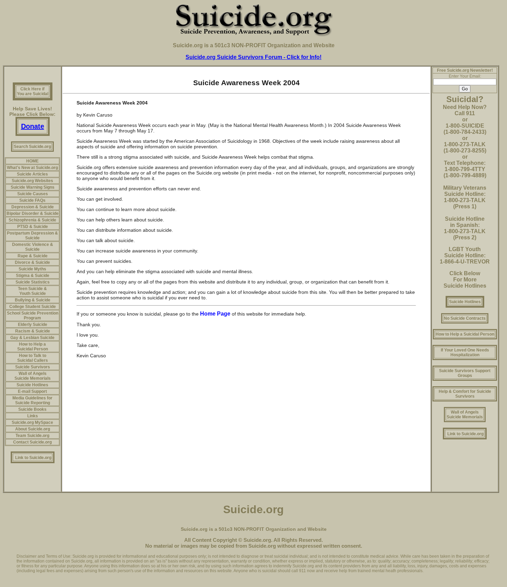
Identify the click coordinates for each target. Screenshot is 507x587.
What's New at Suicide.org (32, 167)
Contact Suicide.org (32, 442)
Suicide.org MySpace (32, 422)
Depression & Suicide (32, 207)
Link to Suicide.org (33, 457)
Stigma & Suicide (32, 275)
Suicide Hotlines (32, 384)
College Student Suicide (32, 306)
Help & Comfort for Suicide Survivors (465, 394)
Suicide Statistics (33, 282)
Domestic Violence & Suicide (32, 247)
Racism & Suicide (32, 331)
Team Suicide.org (32, 435)
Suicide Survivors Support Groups (464, 373)
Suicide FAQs (32, 200)
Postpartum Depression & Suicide (32, 235)
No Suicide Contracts (465, 318)
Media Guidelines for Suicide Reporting (32, 400)
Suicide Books (32, 409)
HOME (32, 161)
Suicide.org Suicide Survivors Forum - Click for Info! (253, 57)
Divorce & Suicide (32, 262)
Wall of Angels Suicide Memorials (32, 376)
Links (32, 416)
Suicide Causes (32, 193)
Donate (32, 126)
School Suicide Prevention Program (32, 315)
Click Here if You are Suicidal (32, 91)
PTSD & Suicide (32, 226)
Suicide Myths (32, 269)
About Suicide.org (32, 429)
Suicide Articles (32, 174)
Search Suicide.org (32, 146)
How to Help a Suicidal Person (32, 346)
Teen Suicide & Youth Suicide (32, 291)
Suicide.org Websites (32, 180)
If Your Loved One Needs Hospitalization (465, 352)
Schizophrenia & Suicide (32, 220)
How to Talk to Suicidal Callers (32, 358)
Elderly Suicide (32, 324)
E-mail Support (32, 391)
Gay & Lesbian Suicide (32, 337)
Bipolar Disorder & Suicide (33, 213)
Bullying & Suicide (32, 300)
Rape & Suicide (33, 255)
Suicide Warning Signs (32, 187)
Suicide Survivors (32, 367)
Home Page (216, 314)
